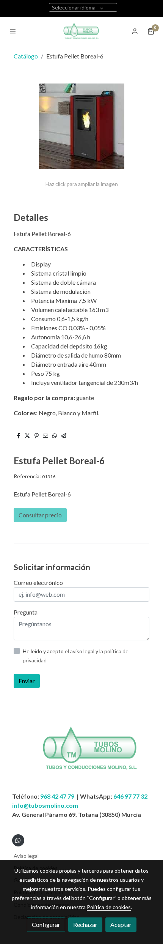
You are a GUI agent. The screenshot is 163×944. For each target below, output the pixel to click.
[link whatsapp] (18, 840)
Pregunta (26, 612)
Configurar (46, 924)
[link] (81, 31)
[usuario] (135, 31)
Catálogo (26, 56)
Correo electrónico (38, 582)
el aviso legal (80, 651)
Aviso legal (26, 856)
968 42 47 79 (57, 796)
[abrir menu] (13, 31)
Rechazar (85, 924)
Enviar (27, 680)
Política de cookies (109, 907)
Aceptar (121, 924)
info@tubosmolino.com (45, 805)
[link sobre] (81, 754)
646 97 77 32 (130, 796)
